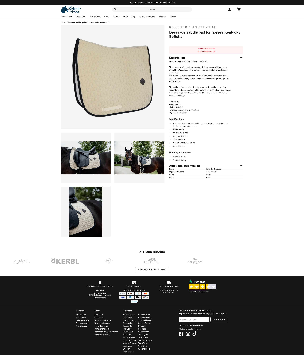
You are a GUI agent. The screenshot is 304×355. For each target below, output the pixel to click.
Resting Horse (81, 16)
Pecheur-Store (144, 314)
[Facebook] (181, 334)
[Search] (115, 9)
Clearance (163, 16)
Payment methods (102, 328)
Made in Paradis (129, 343)
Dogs (134, 16)
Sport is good (143, 331)
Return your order (168, 292)
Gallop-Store (128, 331)
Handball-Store (129, 337)
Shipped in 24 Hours (147, 16)
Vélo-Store (142, 346)
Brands (173, 16)
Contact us (100, 290)
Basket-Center (129, 314)
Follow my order (83, 320)
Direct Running (129, 320)
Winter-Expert (144, 348)
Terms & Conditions (102, 320)
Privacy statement (101, 334)
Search (152, 9)
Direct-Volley (128, 323)
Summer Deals (66, 16)
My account (81, 314)
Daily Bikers (128, 317)
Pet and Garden (145, 317)
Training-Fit (143, 334)
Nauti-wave (127, 346)
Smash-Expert (144, 323)
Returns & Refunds (102, 323)
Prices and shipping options (106, 331)
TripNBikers (143, 343)
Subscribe (219, 319)
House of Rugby (129, 340)
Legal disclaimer (101, 326)
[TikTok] (194, 334)
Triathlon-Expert (145, 340)
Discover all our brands (152, 269)
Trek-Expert (143, 337)
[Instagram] (188, 334)
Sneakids (142, 328)
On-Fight (126, 348)
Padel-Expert (128, 351)
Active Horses (95, 16)
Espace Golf (128, 326)
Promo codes (81, 326)
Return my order (83, 323)
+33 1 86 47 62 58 (100, 298)
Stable (125, 16)
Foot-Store (127, 328)
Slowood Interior (145, 320)
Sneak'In (142, 326)
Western (116, 16)
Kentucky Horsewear (193, 27)
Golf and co (127, 334)
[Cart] (239, 9)
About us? (98, 314)
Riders (106, 16)
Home (63, 22)
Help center (81, 317)
